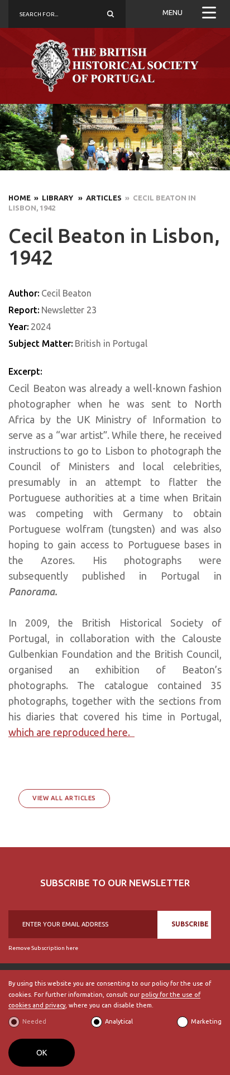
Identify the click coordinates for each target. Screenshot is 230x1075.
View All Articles (64, 798)
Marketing (206, 1021)
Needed (34, 1021)
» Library (53, 198)
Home (19, 198)
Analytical (119, 1021)
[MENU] (209, 14)
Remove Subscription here (43, 948)
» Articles (98, 198)
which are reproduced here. (71, 732)
